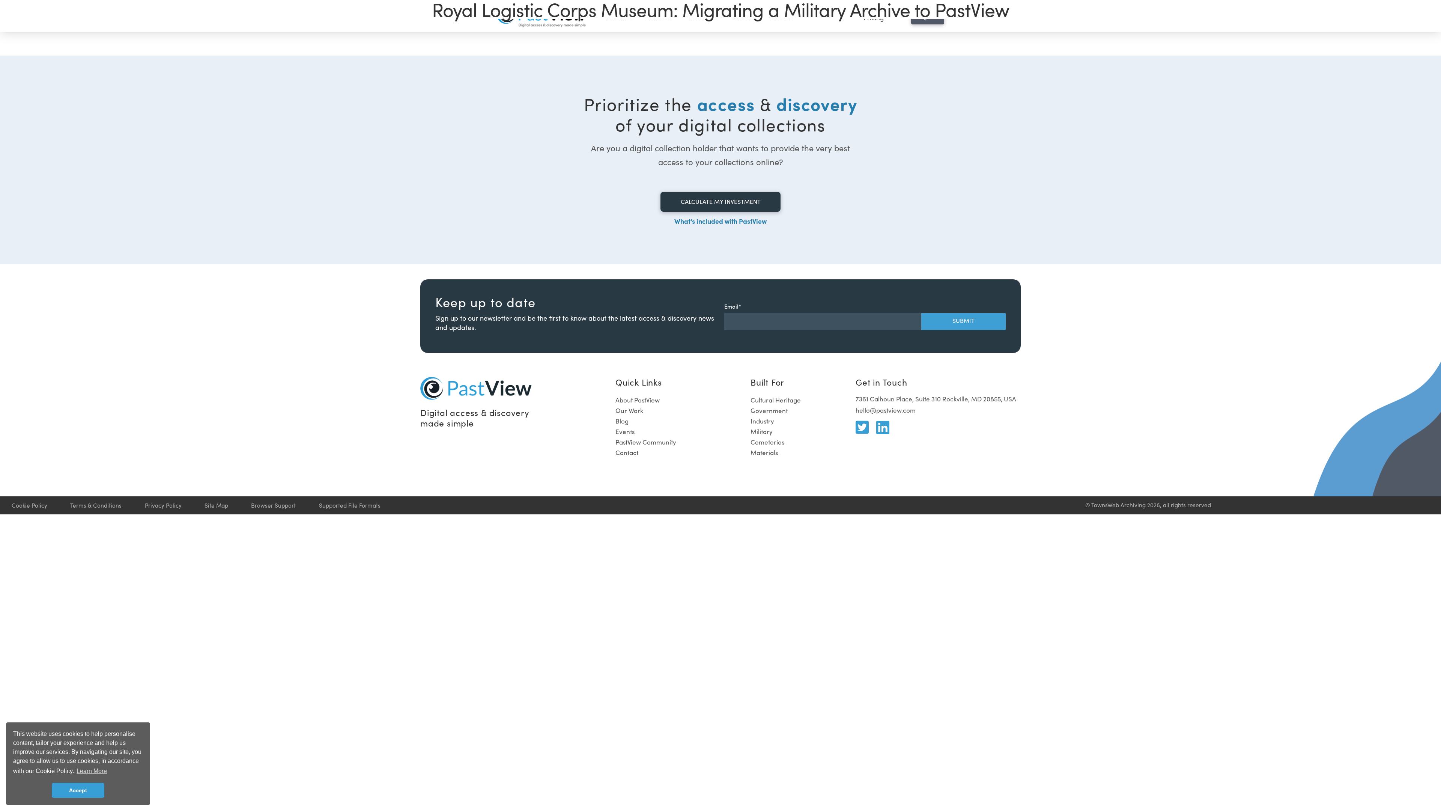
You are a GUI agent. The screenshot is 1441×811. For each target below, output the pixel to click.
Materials (764, 452)
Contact (626, 452)
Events (625, 431)
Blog (622, 421)
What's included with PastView (720, 221)
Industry (762, 421)
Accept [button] (78, 790)
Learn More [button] (92, 771)
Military (762, 431)
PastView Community (645, 442)
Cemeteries (767, 442)
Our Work (629, 410)
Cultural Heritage (776, 400)
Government (769, 410)
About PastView (637, 400)
